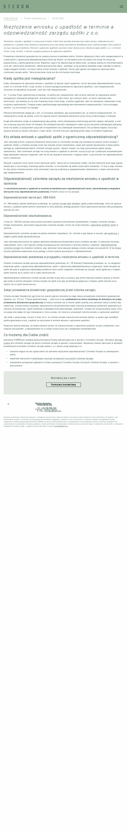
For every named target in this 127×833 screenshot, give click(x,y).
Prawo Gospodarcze (35, 18)
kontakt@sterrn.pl (52, 411)
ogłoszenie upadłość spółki (103, 225)
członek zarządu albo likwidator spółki (69, 204)
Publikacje (11, 18)
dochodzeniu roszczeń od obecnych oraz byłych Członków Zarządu (62, 359)
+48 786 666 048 (48, 408)
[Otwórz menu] (121, 6)
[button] (63, 384)
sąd (33, 296)
